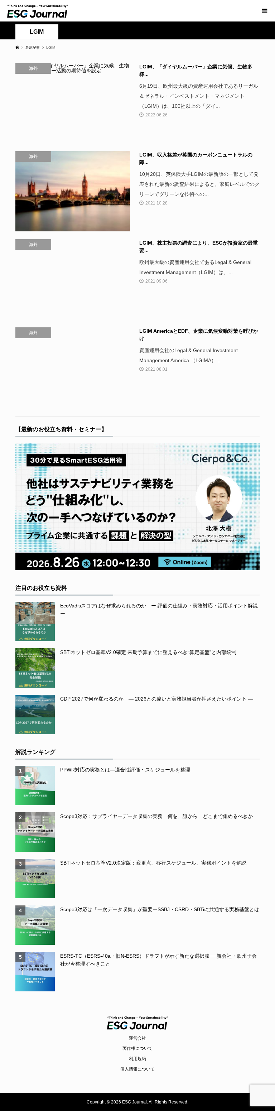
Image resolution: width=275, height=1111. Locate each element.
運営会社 (137, 1038)
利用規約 (137, 1058)
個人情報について (137, 1069)
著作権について (137, 1048)
